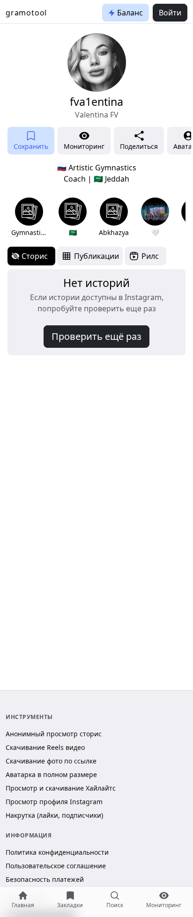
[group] (28, 217)
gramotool (26, 12)
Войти (170, 12)
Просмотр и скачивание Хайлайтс (61, 788)
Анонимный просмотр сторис (54, 733)
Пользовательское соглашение (56, 865)
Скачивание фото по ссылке (51, 760)
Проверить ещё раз (96, 336)
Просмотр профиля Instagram (54, 801)
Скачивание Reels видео (45, 747)
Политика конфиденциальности (57, 852)
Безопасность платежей (45, 879)
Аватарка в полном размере (51, 774)
